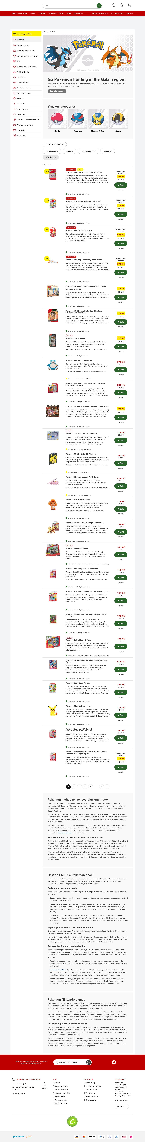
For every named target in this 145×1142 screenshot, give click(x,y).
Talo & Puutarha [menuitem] (22, 109)
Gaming (32, 13)
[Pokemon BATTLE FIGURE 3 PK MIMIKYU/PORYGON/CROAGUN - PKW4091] (54, 733)
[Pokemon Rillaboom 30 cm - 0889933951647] (54, 550)
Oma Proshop (90, 1083)
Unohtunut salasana (92, 1096)
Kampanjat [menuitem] (20, 40)
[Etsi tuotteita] (99, 5)
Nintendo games (65, 832)
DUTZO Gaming (116, 13)
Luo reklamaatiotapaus (93, 1086)
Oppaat (57, 1083)
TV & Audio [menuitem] (21, 130)
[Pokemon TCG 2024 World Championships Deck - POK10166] (54, 291)
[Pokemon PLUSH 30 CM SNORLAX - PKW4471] (54, 365)
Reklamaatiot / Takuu (62, 1090)
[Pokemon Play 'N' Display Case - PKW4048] (54, 232)
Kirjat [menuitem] (18, 61)
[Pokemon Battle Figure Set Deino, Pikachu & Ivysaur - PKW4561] (54, 596)
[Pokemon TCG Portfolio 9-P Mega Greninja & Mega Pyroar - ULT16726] (54, 665)
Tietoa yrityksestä (122, 1100)
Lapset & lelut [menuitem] (21, 77)
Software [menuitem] (20, 98)
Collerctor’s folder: (58, 969)
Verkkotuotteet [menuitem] (22, 135)
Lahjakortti (129, 13)
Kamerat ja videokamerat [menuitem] (25, 51)
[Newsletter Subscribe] (88, 1062)
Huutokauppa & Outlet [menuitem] (24, 34)
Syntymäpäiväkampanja (100, 13)
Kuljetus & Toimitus (61, 1086)
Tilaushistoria (90, 1093)
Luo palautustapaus (92, 1090)
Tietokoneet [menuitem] (21, 114)
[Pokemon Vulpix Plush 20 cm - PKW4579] (54, 504)
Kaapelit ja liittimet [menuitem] (23, 45)
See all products (57, 91)
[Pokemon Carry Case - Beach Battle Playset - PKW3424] (54, 174)
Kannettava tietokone (19, 13)
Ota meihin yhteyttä (19, 1093)
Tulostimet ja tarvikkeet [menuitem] (25, 125)
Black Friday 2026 (61, 1103)
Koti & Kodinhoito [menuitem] (23, 72)
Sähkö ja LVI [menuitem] (21, 104)
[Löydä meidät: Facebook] (114, 1062)
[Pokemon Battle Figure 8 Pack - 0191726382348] (54, 642)
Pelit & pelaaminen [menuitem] (23, 88)
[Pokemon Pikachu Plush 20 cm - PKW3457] (54, 710)
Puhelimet (42, 13)
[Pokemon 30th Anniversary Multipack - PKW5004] (54, 436)
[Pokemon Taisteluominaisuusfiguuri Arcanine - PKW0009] (54, 527)
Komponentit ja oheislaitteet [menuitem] (26, 67)
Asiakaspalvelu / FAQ (62, 1093)
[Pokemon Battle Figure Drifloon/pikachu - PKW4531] (54, 573)
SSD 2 (69, 13)
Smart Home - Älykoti (56, 13)
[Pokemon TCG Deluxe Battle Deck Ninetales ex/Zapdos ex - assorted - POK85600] (54, 315)
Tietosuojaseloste (61, 1100)
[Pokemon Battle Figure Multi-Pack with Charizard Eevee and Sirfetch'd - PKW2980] (54, 388)
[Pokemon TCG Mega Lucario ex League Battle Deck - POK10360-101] (54, 411)
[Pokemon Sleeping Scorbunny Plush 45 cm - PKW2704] (54, 262)
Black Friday (78, 13)
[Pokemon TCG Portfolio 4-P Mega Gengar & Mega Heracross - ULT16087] (54, 619)
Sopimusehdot (60, 1096)
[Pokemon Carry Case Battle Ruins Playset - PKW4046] (54, 203)
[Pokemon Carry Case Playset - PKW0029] (54, 688)
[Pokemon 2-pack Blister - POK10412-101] (54, 340)
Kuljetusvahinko (91, 1100)
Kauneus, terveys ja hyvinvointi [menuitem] (27, 56)
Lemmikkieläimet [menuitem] (22, 82)
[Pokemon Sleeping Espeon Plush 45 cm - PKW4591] (54, 481)
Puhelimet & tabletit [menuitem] (23, 93)
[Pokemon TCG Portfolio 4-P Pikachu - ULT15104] (54, 458)
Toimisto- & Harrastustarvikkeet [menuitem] (28, 120)
